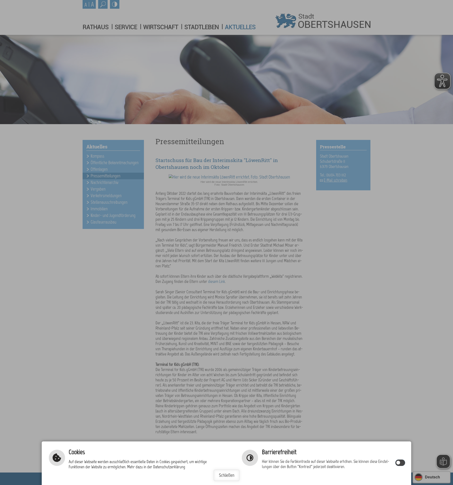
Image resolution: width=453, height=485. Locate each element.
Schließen (226, 475)
